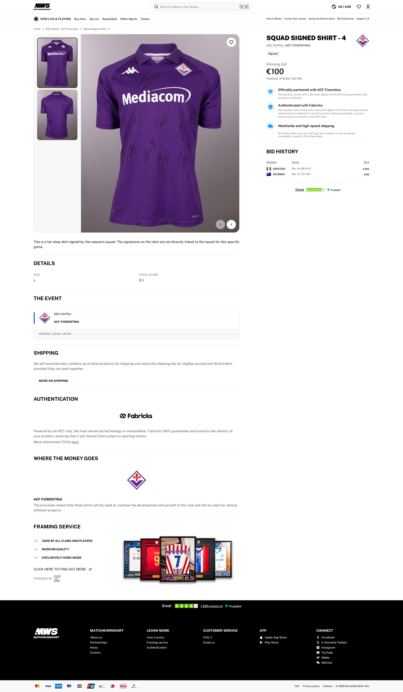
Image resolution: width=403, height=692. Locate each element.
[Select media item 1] (57, 63)
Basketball (109, 19)
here (75, 442)
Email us (209, 642)
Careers (95, 652)
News (94, 647)
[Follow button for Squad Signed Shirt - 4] (231, 42)
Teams (145, 19)
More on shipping (53, 380)
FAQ (206, 637)
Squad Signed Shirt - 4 (97, 29)
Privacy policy (311, 686)
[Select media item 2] (57, 115)
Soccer (94, 19)
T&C (297, 686)
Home (37, 29)
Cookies (327, 686)
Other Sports (128, 19)
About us (96, 637)
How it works (155, 637)
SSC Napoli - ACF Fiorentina (62, 29)
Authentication (157, 647)
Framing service (157, 642)
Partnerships (98, 642)
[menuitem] (341, 6)
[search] (201, 6)
